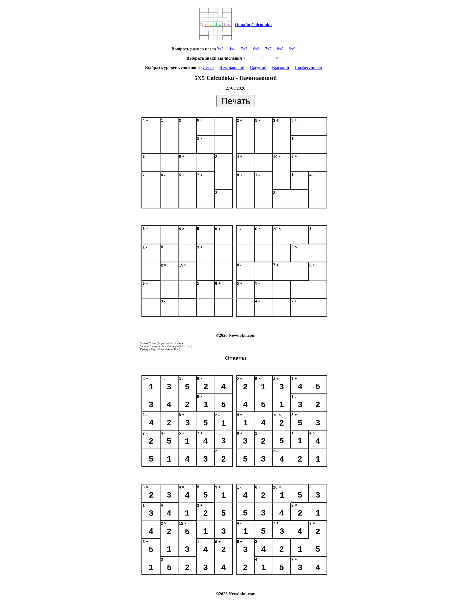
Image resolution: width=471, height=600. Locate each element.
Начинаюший (231, 67)
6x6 (256, 49)
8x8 (280, 49)
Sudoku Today (148, 343)
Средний (258, 67)
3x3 (220, 49)
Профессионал (308, 67)
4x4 (232, 49)
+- (253, 58)
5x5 (244, 49)
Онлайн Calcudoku (253, 24)
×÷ (262, 58)
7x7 (268, 49)
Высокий (280, 67)
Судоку (144, 349)
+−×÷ (275, 58)
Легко (208, 67)
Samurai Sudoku (149, 346)
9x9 (292, 49)
